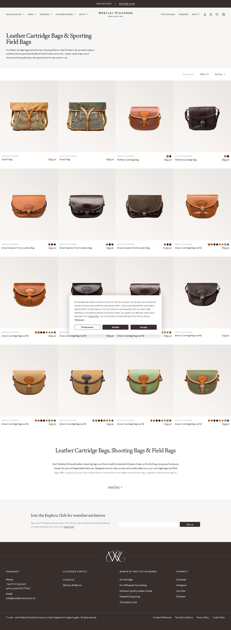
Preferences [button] (79, 320)
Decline (115, 327)
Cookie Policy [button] (93, 316)
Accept (143, 327)
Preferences (87, 327)
